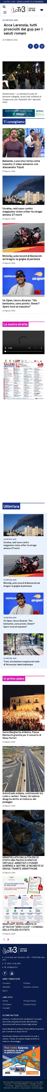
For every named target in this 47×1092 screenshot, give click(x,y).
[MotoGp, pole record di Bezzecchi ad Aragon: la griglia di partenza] (23, 237)
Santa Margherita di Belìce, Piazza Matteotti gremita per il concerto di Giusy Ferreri (22, 735)
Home (5, 1001)
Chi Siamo (7, 1004)
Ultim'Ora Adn (10, 20)
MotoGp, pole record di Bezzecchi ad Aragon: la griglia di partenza (22, 257)
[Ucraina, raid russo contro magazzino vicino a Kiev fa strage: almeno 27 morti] (23, 190)
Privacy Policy (30, 1001)
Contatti (6, 1008)
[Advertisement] (23, 427)
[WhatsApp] (41, 46)
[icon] (41, 11)
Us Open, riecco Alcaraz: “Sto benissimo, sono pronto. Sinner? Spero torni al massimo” (21, 303)
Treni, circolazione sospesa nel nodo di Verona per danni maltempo (21, 663)
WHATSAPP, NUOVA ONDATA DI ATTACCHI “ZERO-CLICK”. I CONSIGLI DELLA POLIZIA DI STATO (23, 926)
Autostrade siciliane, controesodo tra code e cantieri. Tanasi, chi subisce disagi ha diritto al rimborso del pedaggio (23, 797)
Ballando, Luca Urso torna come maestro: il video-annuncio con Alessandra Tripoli (21, 164)
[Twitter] (36, 46)
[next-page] (8, 939)
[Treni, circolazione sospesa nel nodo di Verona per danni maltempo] (23, 644)
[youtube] (12, 973)
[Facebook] (30, 46)
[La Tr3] (15, 950)
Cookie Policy (30, 1004)
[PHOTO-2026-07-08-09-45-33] (23, 402)
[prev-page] (4, 939)
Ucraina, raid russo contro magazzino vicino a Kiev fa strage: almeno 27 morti (22, 211)
